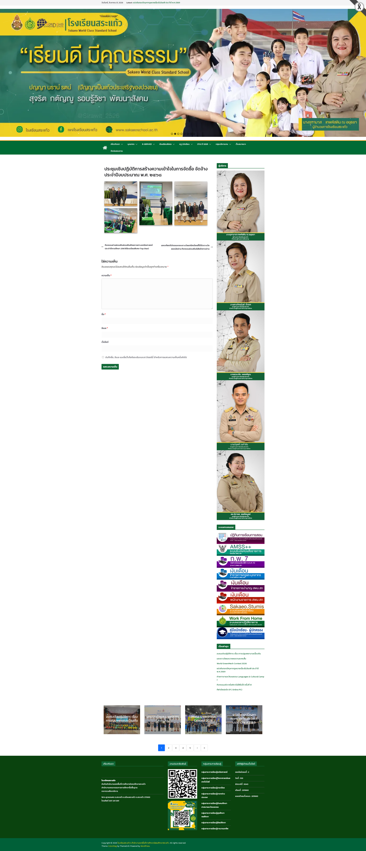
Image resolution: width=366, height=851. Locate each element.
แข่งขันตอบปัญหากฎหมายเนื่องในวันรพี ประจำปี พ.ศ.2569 (238, 670)
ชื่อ (104, 314)
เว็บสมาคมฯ (241, 144)
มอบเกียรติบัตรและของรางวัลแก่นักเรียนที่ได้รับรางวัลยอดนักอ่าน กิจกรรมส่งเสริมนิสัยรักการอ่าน (185, 247)
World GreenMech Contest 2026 (147, 3)
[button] (172, 134)
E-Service (147, 144)
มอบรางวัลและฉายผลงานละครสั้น (231, 658)
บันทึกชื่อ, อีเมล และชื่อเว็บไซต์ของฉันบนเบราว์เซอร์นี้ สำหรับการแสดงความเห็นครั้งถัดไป (146, 357)
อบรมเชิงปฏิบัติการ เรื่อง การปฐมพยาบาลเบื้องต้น (239, 653)
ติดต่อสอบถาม (117, 151)
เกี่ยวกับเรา (115, 144)
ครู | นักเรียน (184, 144)
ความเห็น (107, 275)
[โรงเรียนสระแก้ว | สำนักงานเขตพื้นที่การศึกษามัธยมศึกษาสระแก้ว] (105, 147)
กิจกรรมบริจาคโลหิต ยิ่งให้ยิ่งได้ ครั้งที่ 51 (234, 684)
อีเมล (105, 328)
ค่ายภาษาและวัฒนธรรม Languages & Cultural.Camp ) (240, 678)
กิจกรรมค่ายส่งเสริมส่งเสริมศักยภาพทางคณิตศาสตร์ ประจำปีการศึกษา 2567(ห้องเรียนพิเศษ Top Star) (129, 246)
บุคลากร (131, 144)
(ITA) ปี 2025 (202, 144)
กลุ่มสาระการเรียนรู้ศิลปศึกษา (213, 822)
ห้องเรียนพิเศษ (165, 144)
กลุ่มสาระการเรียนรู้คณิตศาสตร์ (214, 772)
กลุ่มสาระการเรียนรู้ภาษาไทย (213, 787)
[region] (183, 73)
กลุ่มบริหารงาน (222, 144)
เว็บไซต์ (105, 342)
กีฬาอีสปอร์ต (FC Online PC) (229, 689)
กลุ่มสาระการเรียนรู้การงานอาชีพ (214, 828)
